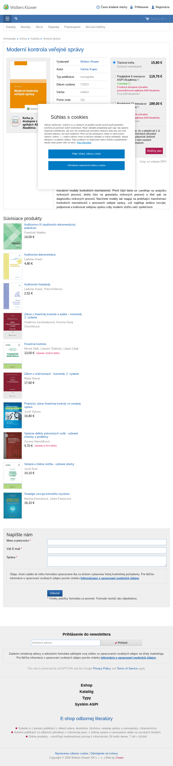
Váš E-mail (14, 548)
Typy (86, 698)
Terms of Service (127, 668)
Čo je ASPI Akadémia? (128, 94)
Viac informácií (84, 143)
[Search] (16, 19)
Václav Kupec (88, 69)
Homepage (9, 38)
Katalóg (10, 27)
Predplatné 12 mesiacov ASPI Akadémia (139, 105)
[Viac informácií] (139, 79)
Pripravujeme (72, 27)
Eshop (23, 38)
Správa (12, 557)
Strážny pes (154, 150)
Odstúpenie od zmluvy (104, 753)
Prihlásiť (122, 642)
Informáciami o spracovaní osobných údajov (110, 578)
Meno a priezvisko (19, 540)
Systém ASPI (86, 704)
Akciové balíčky (95, 27)
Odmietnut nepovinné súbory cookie (86, 165)
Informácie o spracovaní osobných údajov (128, 657)
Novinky (26, 27)
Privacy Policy (102, 668)
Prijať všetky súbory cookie (86, 154)
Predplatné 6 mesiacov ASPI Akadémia (139, 78)
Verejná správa (51, 38)
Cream (120, 757)
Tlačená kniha (139, 62)
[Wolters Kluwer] (22, 7)
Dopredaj (53, 27)
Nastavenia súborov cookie (71, 753)
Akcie (39, 27)
